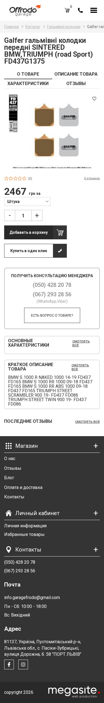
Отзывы (12, 468)
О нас (9, 458)
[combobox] (27, 201)
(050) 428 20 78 (52, 285)
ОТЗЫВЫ (76, 83)
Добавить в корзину (28, 232)
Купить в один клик (28, 251)
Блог (9, 477)
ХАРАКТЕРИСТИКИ (28, 83)
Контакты (14, 497)
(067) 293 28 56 (52, 294)
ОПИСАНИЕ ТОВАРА (76, 74)
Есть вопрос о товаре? (52, 315)
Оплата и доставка (23, 487)
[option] (52, 132)
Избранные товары (24, 534)
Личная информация (25, 525)
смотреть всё (81, 343)
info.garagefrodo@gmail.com (32, 597)
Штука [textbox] (13, 201)
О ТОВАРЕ (28, 74)
